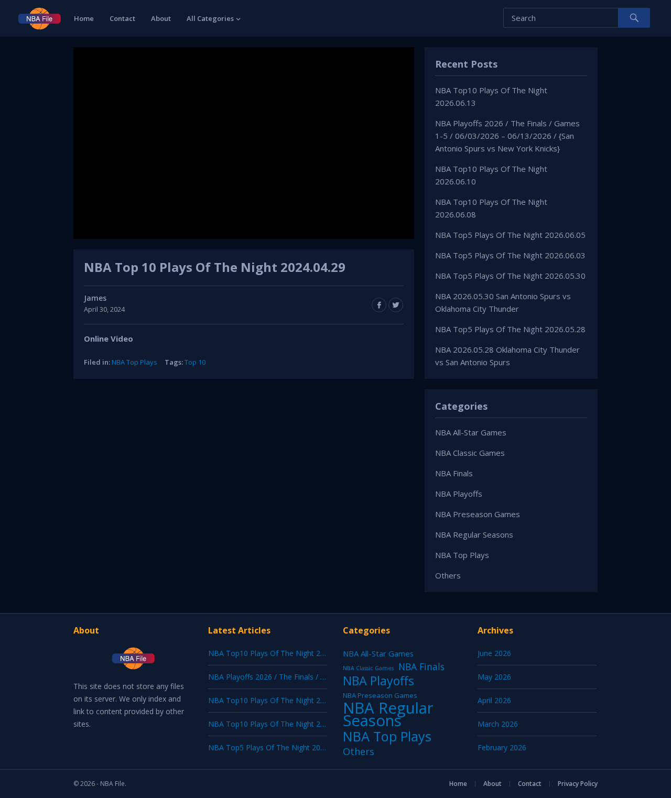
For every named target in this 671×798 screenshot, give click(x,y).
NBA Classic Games (470, 452)
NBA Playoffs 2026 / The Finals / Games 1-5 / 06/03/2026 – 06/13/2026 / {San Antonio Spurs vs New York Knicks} (507, 136)
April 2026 (494, 700)
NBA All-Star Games (470, 432)
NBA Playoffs (458, 493)
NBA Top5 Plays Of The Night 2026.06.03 (510, 255)
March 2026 (498, 724)
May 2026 (494, 677)
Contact (122, 18)
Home (84, 18)
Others (448, 575)
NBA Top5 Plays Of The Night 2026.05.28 (510, 329)
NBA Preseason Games (477, 514)
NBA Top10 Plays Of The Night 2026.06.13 (280, 653)
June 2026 (494, 653)
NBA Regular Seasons (474, 534)
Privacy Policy (578, 783)
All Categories (210, 18)
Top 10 (195, 362)
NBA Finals (454, 473)
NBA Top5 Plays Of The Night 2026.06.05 (510, 234)
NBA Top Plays (134, 362)
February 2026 (502, 747)
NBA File (112, 783)
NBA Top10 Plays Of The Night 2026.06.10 (280, 700)
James (95, 298)
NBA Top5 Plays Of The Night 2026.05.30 (510, 275)
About (161, 18)
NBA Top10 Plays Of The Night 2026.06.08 (280, 724)
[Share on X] (395, 305)
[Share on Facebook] (379, 305)
